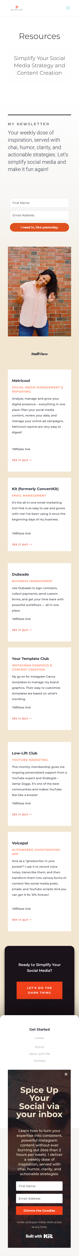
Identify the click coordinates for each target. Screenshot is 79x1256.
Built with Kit (39, 1236)
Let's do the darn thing (39, 990)
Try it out (20, 460)
